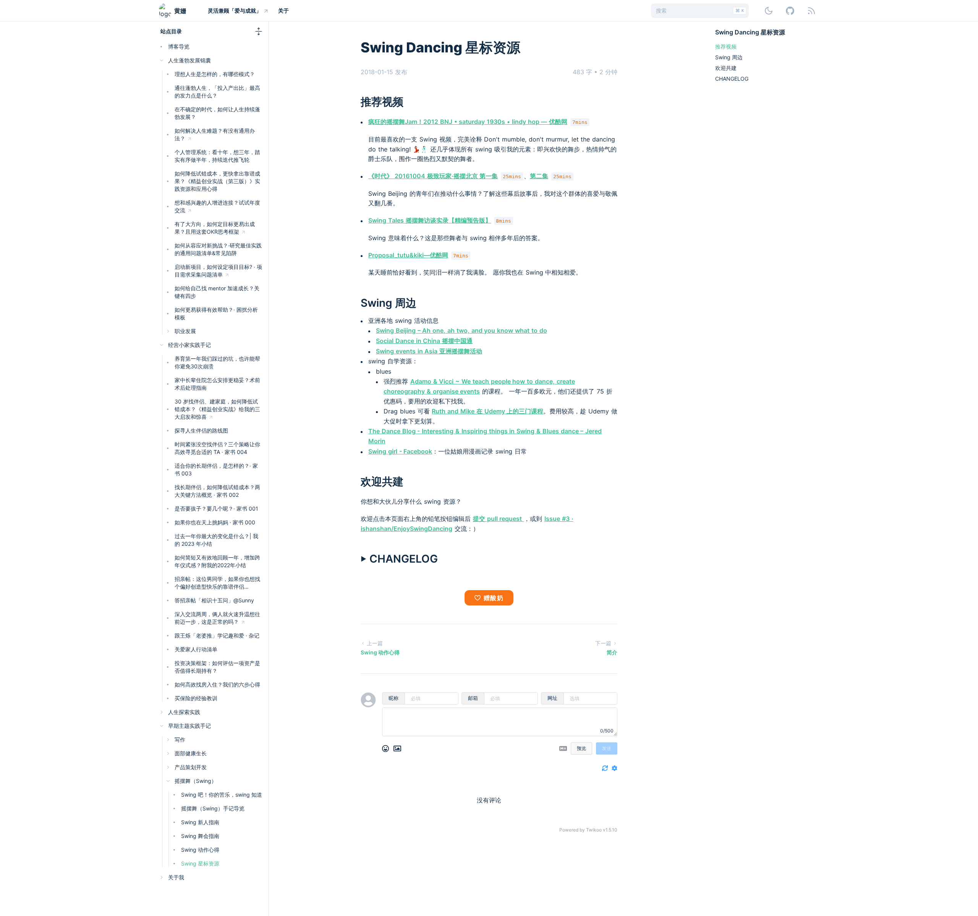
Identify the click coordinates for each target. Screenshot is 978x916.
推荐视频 (382, 101)
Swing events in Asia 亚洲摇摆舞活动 (429, 351)
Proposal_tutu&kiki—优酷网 (408, 255)
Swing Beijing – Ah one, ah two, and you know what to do (461, 330)
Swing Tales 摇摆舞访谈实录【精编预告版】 (429, 220)
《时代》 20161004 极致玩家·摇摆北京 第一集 (433, 176)
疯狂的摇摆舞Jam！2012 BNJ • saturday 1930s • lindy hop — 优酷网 (467, 121)
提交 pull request (498, 518)
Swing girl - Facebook (400, 451)
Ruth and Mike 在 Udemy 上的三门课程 (487, 411)
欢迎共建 (382, 481)
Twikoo (594, 830)
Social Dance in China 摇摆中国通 (424, 341)
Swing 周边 (388, 302)
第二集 (539, 176)
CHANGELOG (731, 78)
